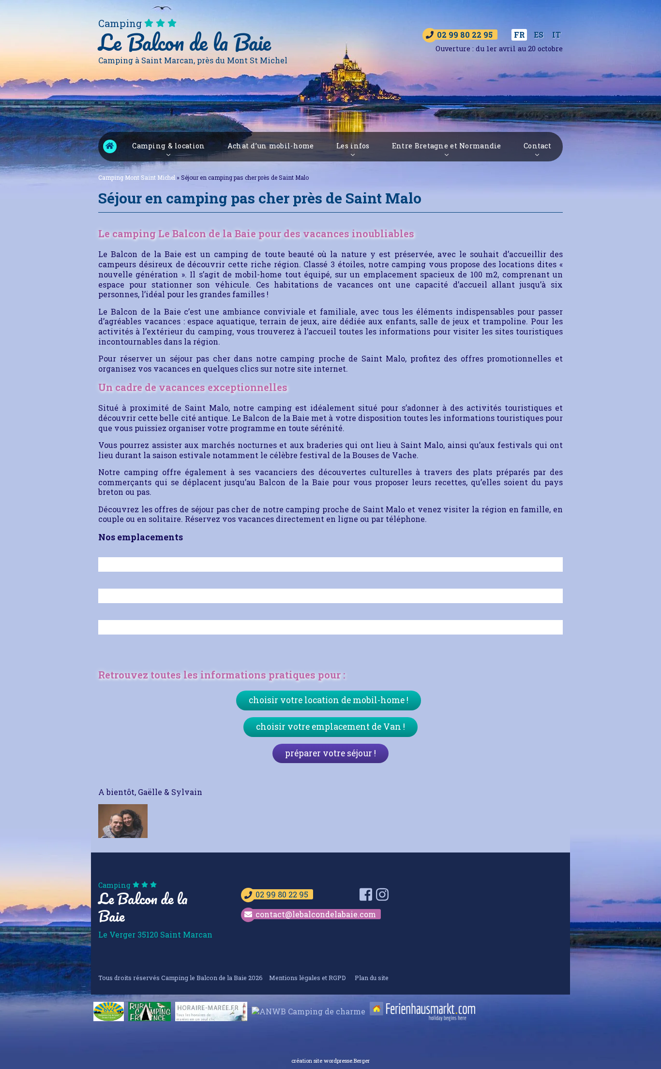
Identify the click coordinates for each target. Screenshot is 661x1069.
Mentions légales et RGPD (307, 978)
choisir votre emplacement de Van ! (330, 726)
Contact (537, 145)
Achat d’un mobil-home (270, 145)
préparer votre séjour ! (330, 753)
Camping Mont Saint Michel (110, 146)
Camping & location (168, 145)
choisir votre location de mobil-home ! (328, 700)
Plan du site (372, 978)
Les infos (353, 145)
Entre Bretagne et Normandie (446, 145)
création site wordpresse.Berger (330, 1060)
